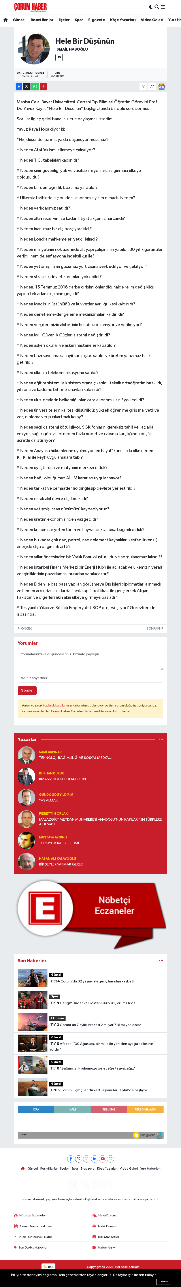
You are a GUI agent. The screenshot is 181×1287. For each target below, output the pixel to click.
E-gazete (96, 20)
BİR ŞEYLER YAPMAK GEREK (61, 864)
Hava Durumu (107, 1215)
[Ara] (157, 7)
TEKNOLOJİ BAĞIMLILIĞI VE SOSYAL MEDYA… (75, 758)
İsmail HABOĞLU (71, 49)
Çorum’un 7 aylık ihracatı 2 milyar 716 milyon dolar (95, 1025)
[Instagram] (86, 1159)
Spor (79, 20)
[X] (78, 1159)
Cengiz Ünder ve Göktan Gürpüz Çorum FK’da (93, 1003)
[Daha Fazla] (43, 86)
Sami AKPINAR (50, 752)
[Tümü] (161, 739)
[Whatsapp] (110, 1159)
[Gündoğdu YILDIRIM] (26, 798)
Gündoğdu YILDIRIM (56, 794)
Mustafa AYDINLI (53, 837)
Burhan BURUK (51, 773)
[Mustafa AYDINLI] (26, 840)
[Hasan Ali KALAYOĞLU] (26, 861)
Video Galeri (152, 20)
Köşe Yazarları (123, 20)
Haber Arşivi (106, 1247)
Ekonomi (57, 1018)
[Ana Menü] (163, 7)
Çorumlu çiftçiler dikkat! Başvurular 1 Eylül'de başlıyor (98, 1090)
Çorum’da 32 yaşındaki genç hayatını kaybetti (93, 981)
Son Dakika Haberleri (33, 1247)
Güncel (19, 20)
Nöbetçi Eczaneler (32, 1215)
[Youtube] (102, 1159)
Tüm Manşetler (108, 1237)
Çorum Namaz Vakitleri (36, 1226)
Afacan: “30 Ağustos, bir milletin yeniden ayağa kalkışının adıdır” (101, 1047)
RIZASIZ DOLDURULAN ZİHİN (62, 779)
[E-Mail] (59, 57)
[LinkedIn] (94, 1159)
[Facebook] (70, 1159)
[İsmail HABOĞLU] (34, 48)
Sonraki (153, 628)
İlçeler (64, 20)
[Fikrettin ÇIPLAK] (26, 819)
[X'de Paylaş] (26, 86)
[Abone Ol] (161, 86)
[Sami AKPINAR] (26, 755)
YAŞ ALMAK (48, 800)
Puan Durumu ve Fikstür (35, 1237)
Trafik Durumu (107, 1226)
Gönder (27, 690)
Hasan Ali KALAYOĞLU (57, 858)
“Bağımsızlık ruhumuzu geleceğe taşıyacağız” (93, 1068)
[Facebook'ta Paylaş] (19, 86)
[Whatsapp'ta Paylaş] (35, 86)
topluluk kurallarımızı (58, 705)
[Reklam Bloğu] (90, 914)
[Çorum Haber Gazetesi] (30, 7)
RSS (50, 1267)
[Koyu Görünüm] (151, 7)
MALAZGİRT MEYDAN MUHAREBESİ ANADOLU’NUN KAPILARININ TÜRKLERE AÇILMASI (100, 822)
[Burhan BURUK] (26, 776)
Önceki (26, 628)
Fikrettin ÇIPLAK (53, 813)
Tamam (163, 1281)
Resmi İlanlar (42, 20)
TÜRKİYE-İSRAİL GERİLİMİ (59, 843)
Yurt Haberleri (150, 1168)
